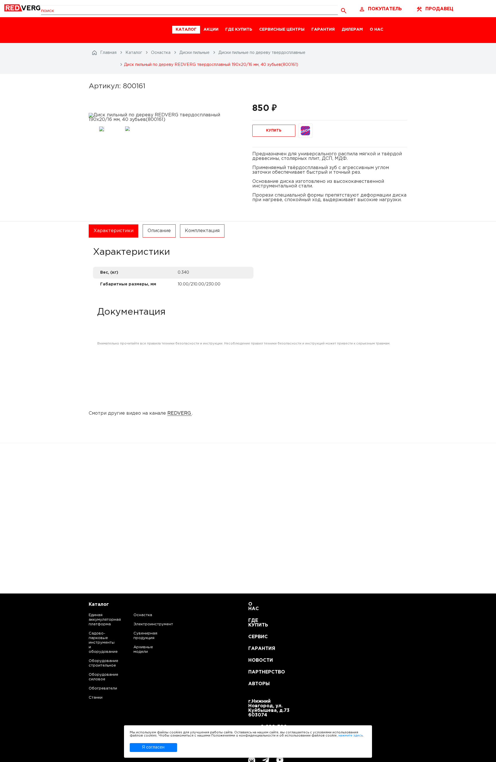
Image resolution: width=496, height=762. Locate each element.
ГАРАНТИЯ (323, 29)
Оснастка (142, 615)
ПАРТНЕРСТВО (255, 672)
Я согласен (153, 747)
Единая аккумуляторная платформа (98, 620)
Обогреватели (98, 688)
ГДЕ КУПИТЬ (238, 29)
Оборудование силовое (98, 677)
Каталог (99, 604)
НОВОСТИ (255, 660)
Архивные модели (143, 649)
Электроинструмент (148, 624)
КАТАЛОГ (186, 29)
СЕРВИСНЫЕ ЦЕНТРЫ (282, 29)
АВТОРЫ (255, 684)
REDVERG (179, 413)
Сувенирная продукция (145, 636)
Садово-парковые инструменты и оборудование (98, 642)
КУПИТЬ (273, 130)
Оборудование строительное (98, 663)
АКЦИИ (211, 29)
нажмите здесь (350, 735)
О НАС (376, 29)
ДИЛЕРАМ (352, 29)
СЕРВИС (255, 637)
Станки (95, 697)
